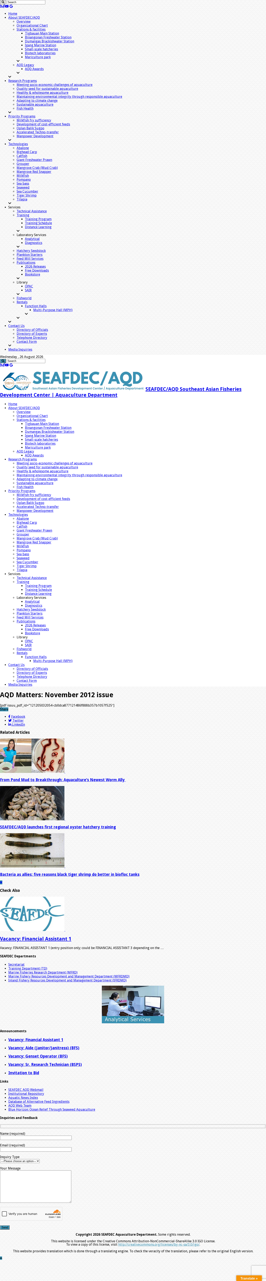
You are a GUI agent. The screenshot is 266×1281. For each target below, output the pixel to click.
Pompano (24, 180)
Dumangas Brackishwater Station (49, 41)
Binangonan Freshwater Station (48, 37)
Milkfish (23, 176)
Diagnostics (33, 243)
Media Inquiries (20, 350)
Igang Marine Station (40, 45)
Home (12, 14)
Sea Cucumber (27, 191)
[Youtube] (7, 6)
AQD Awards (34, 69)
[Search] (3, 2)
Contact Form (27, 342)
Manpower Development (35, 136)
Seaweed (23, 187)
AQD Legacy (25, 65)
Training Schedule (38, 223)
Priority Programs (21, 116)
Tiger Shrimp (27, 195)
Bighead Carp (27, 152)
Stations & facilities (31, 29)
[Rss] (1, 6)
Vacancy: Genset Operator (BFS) (38, 1056)
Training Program (38, 219)
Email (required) (12, 1145)
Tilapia (22, 199)
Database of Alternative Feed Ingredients (38, 1102)
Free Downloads (37, 270)
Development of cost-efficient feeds (43, 124)
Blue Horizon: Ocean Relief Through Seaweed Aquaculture (51, 1109)
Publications (26, 263)
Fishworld (24, 298)
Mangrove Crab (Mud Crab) (37, 168)
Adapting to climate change (37, 101)
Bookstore (32, 274)
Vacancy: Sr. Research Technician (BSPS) (45, 1064)
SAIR (28, 290)
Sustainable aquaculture (35, 104)
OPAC (29, 286)
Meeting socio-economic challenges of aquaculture (54, 85)
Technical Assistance (32, 211)
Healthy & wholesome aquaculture (42, 93)
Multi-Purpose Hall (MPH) (53, 310)
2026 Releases (35, 267)
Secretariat (16, 965)
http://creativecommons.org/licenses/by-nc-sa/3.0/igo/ (159, 1244)
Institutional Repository (26, 1094)
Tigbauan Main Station (42, 33)
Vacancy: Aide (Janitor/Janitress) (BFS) (43, 1048)
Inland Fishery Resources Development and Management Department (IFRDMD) (67, 980)
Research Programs (22, 81)
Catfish (22, 156)
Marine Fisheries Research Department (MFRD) (43, 972)
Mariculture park (38, 57)
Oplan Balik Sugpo (30, 128)
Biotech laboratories (40, 53)
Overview (24, 22)
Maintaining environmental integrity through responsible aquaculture (69, 97)
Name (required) (12, 1134)
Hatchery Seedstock (31, 251)
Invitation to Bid (23, 1073)
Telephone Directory (32, 338)
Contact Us (16, 326)
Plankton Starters (29, 255)
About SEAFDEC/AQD (24, 18)
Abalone (23, 148)
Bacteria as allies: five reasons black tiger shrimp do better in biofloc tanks (69, 874)
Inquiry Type (10, 1157)
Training (23, 215)
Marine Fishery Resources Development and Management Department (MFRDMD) (68, 976)
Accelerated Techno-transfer (38, 132)
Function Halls (36, 306)
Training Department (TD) (27, 968)
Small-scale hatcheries (41, 49)
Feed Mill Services (30, 259)
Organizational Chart (32, 25)
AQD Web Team (19, 1106)
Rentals (22, 302)
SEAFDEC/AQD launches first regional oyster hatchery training (58, 827)
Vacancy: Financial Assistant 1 (35, 939)
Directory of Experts (32, 334)
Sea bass (23, 184)
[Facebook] (4, 6)
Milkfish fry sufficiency (34, 120)
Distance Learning (38, 227)
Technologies (18, 144)
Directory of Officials (32, 330)
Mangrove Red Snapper (34, 172)
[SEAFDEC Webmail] (11, 6)
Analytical (32, 239)
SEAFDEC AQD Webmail (25, 1090)
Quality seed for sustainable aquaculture (47, 89)
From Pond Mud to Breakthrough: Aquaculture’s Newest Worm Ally (63, 780)
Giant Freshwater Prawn (34, 160)
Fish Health (25, 108)
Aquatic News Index (23, 1098)
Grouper (23, 164)
